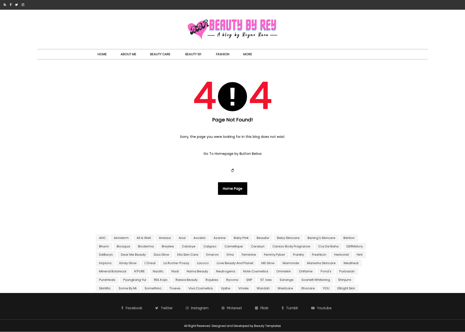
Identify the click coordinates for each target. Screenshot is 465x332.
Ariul (182, 238)
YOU (326, 288)
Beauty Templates (267, 326)
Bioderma (146, 246)
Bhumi (104, 246)
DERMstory (355, 246)
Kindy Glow (128, 263)
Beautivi (263, 238)
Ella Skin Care (187, 254)
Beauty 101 (193, 54)
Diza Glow (161, 254)
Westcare (285, 288)
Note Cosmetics (255, 271)
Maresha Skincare (321, 263)
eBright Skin (346, 288)
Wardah (263, 288)
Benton (349, 238)
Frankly (298, 254)
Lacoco (203, 263)
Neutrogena (225, 271)
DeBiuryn (106, 254)
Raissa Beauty (187, 279)
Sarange (287, 279)
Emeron (212, 254)
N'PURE (139, 271)
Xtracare (308, 288)
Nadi (175, 271)
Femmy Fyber (274, 254)
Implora (105, 263)
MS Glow (268, 263)
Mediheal (351, 263)
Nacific (158, 271)
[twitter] (16, 5)
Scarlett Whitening (316, 279)
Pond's (326, 271)
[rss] (5, 5)
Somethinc (153, 288)
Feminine (249, 254)
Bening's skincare (321, 238)
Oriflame (306, 271)
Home (102, 54)
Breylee (168, 246)
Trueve (175, 288)
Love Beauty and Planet (235, 263)
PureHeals (107, 279)
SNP (249, 279)
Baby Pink (241, 238)
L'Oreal (150, 263)
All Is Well (144, 238)
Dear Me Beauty (133, 254)
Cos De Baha (328, 246)
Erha (230, 254)
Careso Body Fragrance (291, 246)
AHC (102, 238)
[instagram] (23, 5)
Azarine (220, 238)
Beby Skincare (288, 238)
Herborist (341, 254)
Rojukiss (212, 279)
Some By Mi (128, 288)
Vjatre (225, 288)
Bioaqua (123, 246)
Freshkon (319, 254)
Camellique (234, 246)
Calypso (210, 246)
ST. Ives (266, 279)
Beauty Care (160, 54)
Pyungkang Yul (134, 279)
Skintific (105, 288)
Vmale (243, 288)
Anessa (165, 238)
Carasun (257, 246)
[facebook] (10, 5)
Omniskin (283, 271)
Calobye (188, 246)
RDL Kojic (161, 279)
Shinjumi (344, 279)
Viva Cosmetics (200, 288)
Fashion (222, 54)
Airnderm (121, 238)
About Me (128, 54)
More (247, 54)
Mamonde (291, 263)
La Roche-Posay (176, 263)
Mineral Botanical (112, 271)
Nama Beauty (197, 271)
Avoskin (200, 238)
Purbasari (347, 271)
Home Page (232, 188)
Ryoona (232, 279)
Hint (360, 254)
